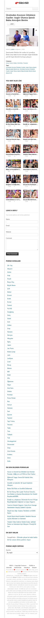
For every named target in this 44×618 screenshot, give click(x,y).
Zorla (8, 461)
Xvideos (9, 454)
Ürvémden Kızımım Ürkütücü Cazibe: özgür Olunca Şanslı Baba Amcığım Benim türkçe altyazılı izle (21, 71)
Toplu (9, 428)
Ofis (8, 378)
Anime (9, 272)
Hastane (9, 332)
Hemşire (9, 335)
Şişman (9, 414)
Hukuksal (27, 567)
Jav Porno (10, 348)
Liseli (8, 362)
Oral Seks (20, 63)
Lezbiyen (10, 358)
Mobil (9, 375)
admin (12, 49)
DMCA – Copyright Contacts (17, 565)
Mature (9, 368)
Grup (8, 328)
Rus (8, 401)
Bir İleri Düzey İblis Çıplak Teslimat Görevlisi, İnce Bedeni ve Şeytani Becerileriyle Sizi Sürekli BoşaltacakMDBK (22, 494)
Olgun (9, 385)
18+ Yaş (9, 265)
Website (8, 232)
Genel (11, 63)
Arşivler (8, 550)
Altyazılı (9, 269)
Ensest (9, 295)
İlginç (9, 342)
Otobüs (9, 391)
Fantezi (9, 305)
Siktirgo (26, 575)
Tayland (9, 418)
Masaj (9, 365)
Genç (7, 63)
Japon (9, 345)
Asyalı (9, 279)
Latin (8, 355)
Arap (8, 275)
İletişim (34, 567)
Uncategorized (11, 441)
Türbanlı (9, 434)
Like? (12, 24)
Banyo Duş (10, 282)
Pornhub (9, 395)
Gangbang (10, 312)
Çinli (8, 289)
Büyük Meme (11, 285)
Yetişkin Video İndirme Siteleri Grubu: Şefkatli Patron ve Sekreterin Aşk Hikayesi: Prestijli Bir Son (21, 524)
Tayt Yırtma (11, 421)
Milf (8, 371)
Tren (8, 431)
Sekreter (9, 408)
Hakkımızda (17, 567)
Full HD (9, 308)
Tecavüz (25, 63)
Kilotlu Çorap (11, 352)
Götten (15, 63)
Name (8, 219)
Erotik (9, 298)
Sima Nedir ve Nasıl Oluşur (31, 169)
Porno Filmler (11, 398)
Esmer (9, 302)
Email (8, 225)
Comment (9, 238)
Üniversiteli (10, 444)
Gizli (8, 322)
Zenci (9, 458)
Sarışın (9, 405)
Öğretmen (10, 381)
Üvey (8, 448)
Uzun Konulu (11, 451)
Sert (8, 411)
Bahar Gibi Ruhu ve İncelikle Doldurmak (19, 488)
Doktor (9, 292)
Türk (8, 438)
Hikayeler (10, 338)
